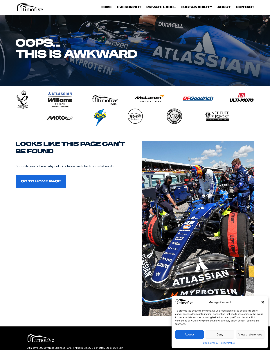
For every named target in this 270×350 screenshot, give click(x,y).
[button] (262, 302)
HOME (106, 7)
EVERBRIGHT (129, 7)
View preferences (250, 334)
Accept (189, 334)
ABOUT (224, 7)
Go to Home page (41, 181)
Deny (220, 334)
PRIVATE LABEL (161, 7)
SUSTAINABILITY (196, 7)
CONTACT (245, 7)
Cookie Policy (210, 343)
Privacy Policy (227, 343)
